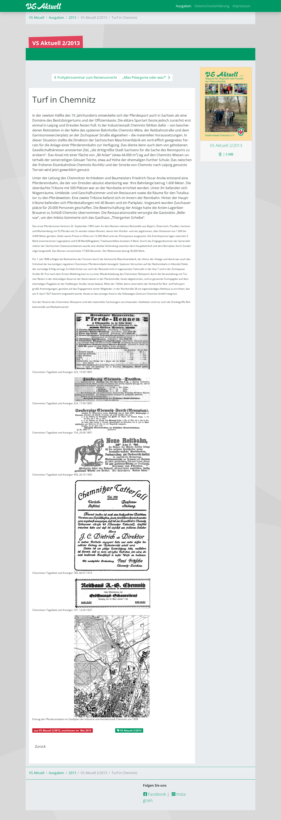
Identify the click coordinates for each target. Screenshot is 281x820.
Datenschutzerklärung (212, 6)
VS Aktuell (36, 17)
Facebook (156, 794)
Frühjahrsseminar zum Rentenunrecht (87, 77)
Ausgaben (183, 6)
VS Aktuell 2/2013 (49, 730)
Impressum (241, 6)
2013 (72, 17)
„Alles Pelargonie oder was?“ (144, 77)
